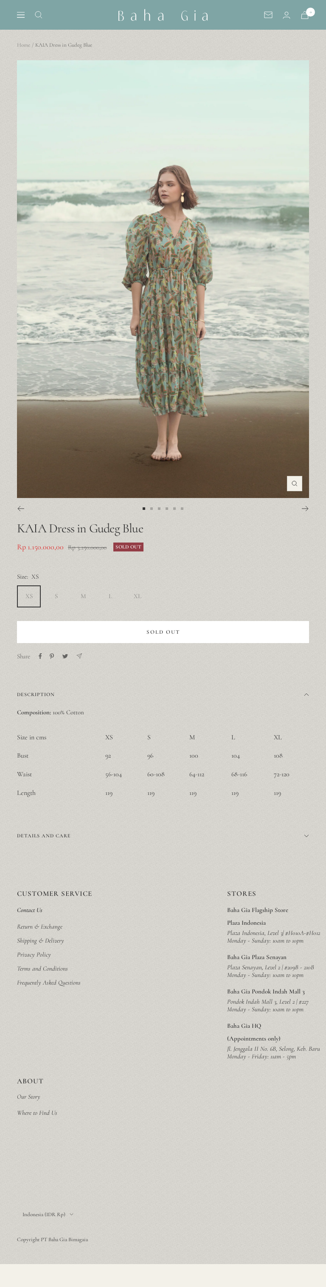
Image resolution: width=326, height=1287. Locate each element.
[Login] (286, 15)
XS (29, 596)
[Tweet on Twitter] (65, 656)
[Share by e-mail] (79, 656)
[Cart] (305, 15)
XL (137, 596)
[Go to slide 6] (182, 508)
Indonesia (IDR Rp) (43, 1214)
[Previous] (20, 509)
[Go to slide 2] (151, 508)
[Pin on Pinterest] (52, 656)
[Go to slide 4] (167, 508)
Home (23, 45)
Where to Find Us (37, 1112)
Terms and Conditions (42, 968)
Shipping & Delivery (40, 940)
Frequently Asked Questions (49, 982)
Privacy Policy (34, 954)
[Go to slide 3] (159, 508)
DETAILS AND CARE (44, 836)
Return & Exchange (39, 926)
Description (36, 694)
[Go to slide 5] (174, 508)
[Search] (38, 15)
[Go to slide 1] (144, 508)
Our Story (28, 1096)
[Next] (305, 509)
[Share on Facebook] (40, 656)
